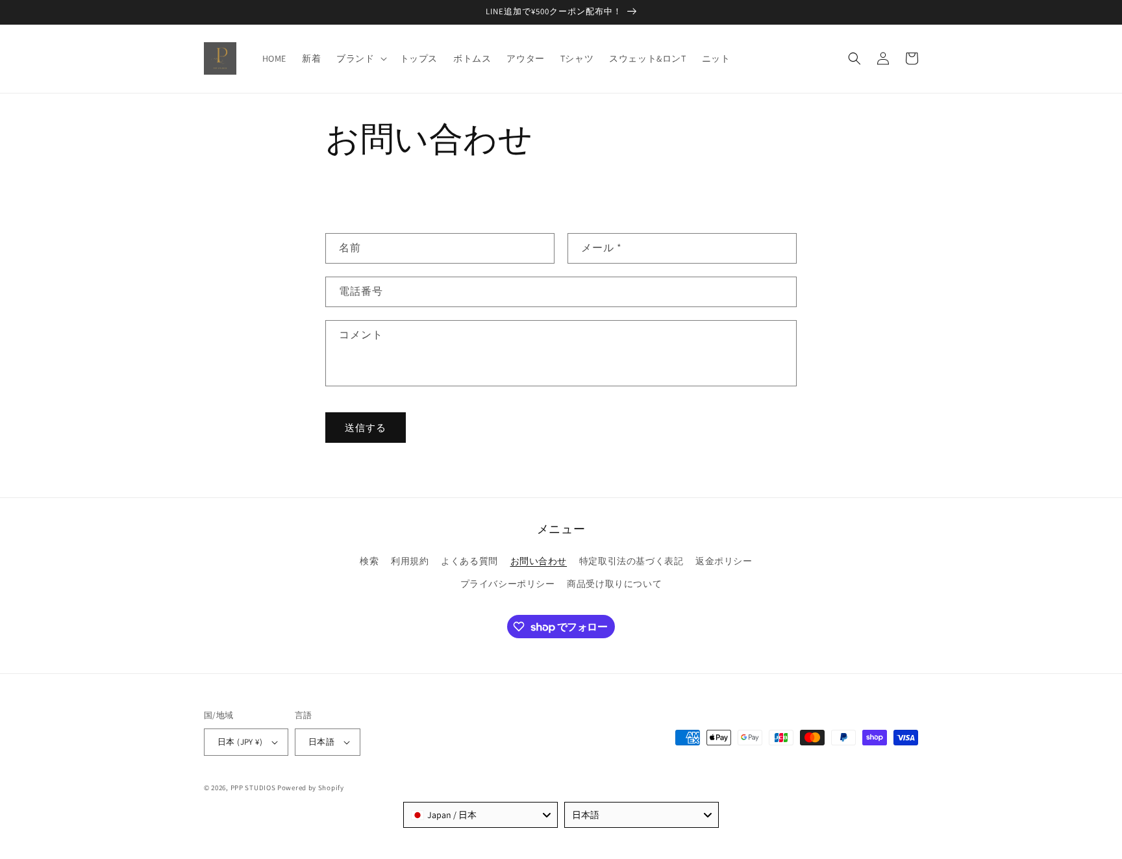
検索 (369, 561)
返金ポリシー (724, 561)
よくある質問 (469, 561)
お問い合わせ (538, 561)
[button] (360, 58)
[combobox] (480, 815)
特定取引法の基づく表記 (631, 561)
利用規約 (410, 561)
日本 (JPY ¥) (240, 741)
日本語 (321, 741)
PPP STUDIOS (253, 787)
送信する (365, 427)
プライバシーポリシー (507, 584)
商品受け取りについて (614, 584)
